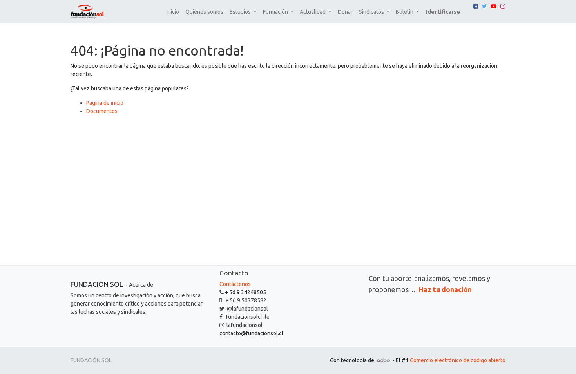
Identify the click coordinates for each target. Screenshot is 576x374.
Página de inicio (104, 103)
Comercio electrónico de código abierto (457, 360)
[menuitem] (172, 12)
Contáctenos (235, 284)
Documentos (102, 111)
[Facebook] (475, 6)
